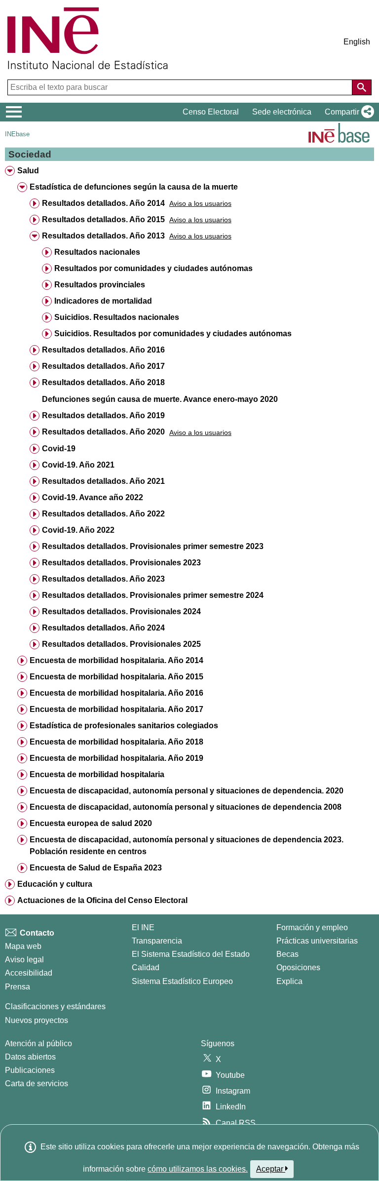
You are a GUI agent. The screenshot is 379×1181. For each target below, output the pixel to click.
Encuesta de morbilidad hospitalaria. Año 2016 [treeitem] (116, 693)
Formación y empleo (312, 927)
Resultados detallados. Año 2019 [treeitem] (103, 415)
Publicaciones (30, 1070)
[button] (347, 112)
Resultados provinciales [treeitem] (99, 284)
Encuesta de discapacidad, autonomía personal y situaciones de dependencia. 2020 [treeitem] (186, 791)
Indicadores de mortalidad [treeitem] (103, 301)
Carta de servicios (36, 1083)
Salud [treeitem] (28, 170)
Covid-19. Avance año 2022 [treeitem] (92, 497)
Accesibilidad (28, 973)
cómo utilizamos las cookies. (198, 1169)
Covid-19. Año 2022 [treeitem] (78, 530)
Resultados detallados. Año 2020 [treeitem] (103, 432)
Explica (289, 981)
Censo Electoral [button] (211, 112)
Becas (287, 954)
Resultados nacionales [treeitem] (97, 252)
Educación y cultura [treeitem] (54, 884)
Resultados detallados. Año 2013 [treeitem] (103, 236)
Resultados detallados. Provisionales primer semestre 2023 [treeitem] (153, 546)
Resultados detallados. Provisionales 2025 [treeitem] (121, 644)
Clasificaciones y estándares (55, 1006)
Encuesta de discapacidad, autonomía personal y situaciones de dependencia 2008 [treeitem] (185, 807)
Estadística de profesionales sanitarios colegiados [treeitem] (124, 725)
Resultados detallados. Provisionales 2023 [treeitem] (121, 562)
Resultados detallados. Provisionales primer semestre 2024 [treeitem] (153, 595)
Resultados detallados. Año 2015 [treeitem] (103, 219)
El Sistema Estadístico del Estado (191, 954)
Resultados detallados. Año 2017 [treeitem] (103, 366)
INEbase (17, 134)
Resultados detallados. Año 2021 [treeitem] (103, 481)
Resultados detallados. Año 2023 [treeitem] (103, 579)
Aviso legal (24, 959)
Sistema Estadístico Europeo (182, 981)
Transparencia (157, 941)
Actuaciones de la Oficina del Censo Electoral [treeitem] (102, 900)
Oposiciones (298, 967)
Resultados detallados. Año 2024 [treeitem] (103, 628)
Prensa (17, 987)
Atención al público (38, 1043)
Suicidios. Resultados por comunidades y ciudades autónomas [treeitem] (173, 333)
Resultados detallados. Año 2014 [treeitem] (103, 203)
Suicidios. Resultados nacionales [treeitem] (116, 317)
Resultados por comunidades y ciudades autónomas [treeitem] (153, 268)
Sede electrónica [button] (281, 112)
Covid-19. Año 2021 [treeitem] (78, 465)
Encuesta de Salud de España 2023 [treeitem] (96, 868)
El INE (143, 927)
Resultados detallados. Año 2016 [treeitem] (103, 350)
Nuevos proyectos (36, 1020)
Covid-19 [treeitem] (59, 448)
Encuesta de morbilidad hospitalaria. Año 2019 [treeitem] (116, 758)
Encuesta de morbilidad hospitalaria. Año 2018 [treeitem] (116, 742)
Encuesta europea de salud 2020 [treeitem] (91, 823)
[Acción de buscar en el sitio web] (362, 87)
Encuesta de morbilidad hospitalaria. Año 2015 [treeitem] (116, 676)
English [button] (356, 42)
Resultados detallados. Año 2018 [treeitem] (103, 382)
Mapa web (23, 946)
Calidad (145, 967)
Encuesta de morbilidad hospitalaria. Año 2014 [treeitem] (116, 660)
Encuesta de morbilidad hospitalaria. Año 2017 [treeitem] (116, 709)
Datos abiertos (30, 1057)
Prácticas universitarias (317, 941)
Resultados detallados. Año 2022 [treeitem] (103, 514)
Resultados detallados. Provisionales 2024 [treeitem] (121, 611)
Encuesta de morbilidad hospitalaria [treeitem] (97, 774)
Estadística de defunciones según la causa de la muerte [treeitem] (134, 187)
